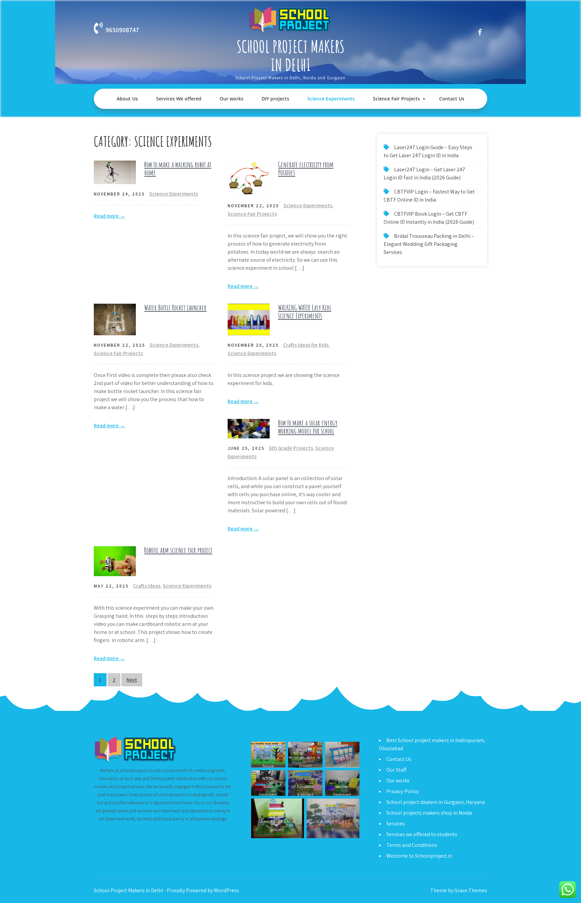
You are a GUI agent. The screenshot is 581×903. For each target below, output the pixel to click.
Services (395, 823)
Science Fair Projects (396, 98)
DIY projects (275, 98)
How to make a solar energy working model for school (307, 426)
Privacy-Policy (402, 791)
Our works (231, 98)
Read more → (109, 215)
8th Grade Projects (291, 448)
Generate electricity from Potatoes (306, 168)
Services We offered (178, 98)
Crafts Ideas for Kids (305, 344)
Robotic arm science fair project (178, 550)
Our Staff (396, 769)
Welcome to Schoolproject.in (419, 855)
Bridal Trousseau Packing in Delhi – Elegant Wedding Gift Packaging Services (429, 244)
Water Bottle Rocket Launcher (175, 307)
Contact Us (451, 98)
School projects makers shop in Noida (429, 812)
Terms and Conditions (411, 845)
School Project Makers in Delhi (291, 55)
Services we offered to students (421, 834)
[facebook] (480, 32)
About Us (127, 98)
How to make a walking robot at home (177, 168)
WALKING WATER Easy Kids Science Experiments (304, 311)
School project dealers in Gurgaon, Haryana (435, 802)
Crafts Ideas (146, 585)
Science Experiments (331, 98)
